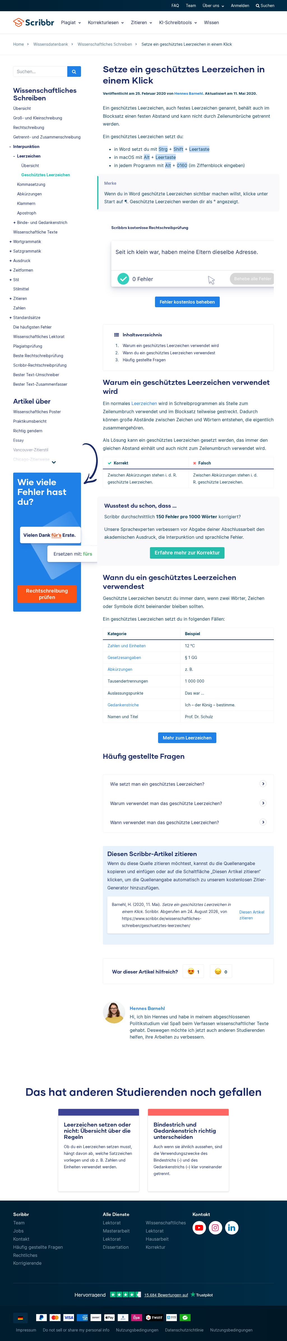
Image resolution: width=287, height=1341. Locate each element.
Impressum (26, 1330)
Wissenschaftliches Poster (37, 411)
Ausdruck (22, 260)
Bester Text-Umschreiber (36, 374)
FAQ (175, 5)
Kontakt (21, 1239)
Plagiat (69, 22)
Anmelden (240, 5)
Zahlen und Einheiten (127, 645)
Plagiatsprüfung (27, 346)
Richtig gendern (27, 430)
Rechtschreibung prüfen (47, 594)
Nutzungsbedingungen (137, 1330)
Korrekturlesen (104, 22)
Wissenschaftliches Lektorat (38, 336)
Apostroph (26, 213)
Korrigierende (27, 1263)
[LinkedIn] (232, 1227)
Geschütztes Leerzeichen (45, 174)
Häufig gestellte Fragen (144, 359)
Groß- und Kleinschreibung (37, 117)
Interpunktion (26, 146)
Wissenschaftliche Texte (35, 232)
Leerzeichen (29, 156)
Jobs (18, 1231)
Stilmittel (21, 288)
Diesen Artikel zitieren (251, 915)
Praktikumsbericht (30, 421)
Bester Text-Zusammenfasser (40, 384)
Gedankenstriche (123, 704)
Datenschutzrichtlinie (184, 1330)
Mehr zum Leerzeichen (187, 738)
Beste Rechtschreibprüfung (38, 355)
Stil (16, 279)
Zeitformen (23, 270)
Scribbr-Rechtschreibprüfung (40, 365)
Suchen (267, 5)
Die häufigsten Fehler (32, 327)
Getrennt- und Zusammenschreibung (47, 137)
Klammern (26, 203)
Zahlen (19, 308)
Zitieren (139, 22)
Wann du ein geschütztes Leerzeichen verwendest (169, 352)
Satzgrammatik (27, 251)
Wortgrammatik (27, 241)
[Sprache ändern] (20, 1318)
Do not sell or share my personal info (76, 1330)
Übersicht (22, 108)
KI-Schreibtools (176, 22)
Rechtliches (25, 1255)
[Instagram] (215, 1227)
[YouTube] (199, 1227)
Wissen (211, 22)
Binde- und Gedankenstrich (42, 222)
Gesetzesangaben (124, 657)
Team (191, 5)
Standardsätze (26, 317)
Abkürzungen (29, 193)
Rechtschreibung (28, 127)
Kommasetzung (31, 184)
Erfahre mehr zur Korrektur (187, 553)
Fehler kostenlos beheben (187, 302)
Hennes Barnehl (188, 93)
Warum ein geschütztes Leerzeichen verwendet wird (171, 345)
